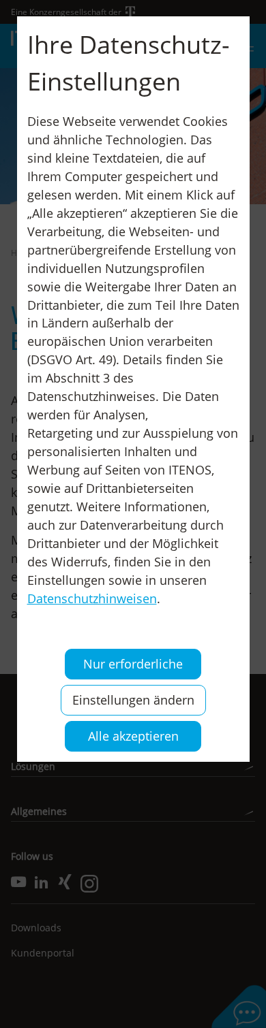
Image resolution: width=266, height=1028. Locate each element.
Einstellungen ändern (133, 700)
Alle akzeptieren (133, 736)
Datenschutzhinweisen (92, 598)
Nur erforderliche (133, 664)
